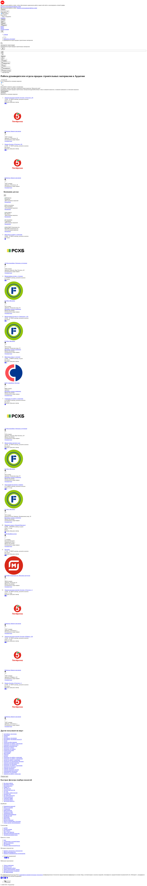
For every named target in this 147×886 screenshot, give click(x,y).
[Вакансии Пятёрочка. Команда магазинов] (75, 117)
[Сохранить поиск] (2, 52)
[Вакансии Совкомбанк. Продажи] (75, 373)
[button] (2, 26)
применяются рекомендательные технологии (31, 874)
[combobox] (8, 45)
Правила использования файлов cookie (27, 8)
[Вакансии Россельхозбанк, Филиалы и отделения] (75, 251)
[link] (3, 23)
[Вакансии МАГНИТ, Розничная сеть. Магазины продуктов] (75, 565)
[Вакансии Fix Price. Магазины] (75, 290)
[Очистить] (3, 48)
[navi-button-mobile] (2, 31)
